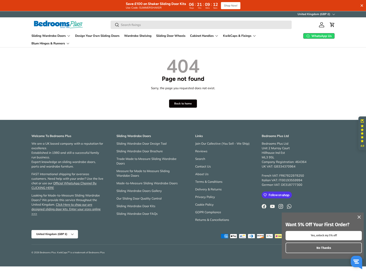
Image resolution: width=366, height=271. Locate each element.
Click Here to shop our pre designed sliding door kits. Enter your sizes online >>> (66, 209)
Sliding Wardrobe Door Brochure (139, 151)
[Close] (359, 217)
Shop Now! (230, 5)
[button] (332, 25)
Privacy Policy (205, 197)
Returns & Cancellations (212, 220)
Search (200, 159)
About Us (202, 174)
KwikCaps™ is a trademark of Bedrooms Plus (81, 252)
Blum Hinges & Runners (48, 43)
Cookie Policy (204, 204)
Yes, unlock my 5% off (324, 235)
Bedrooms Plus (48, 252)
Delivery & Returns (208, 189)
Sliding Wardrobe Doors (48, 36)
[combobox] (201, 25)
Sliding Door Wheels (170, 36)
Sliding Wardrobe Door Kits (135, 206)
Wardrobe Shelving (138, 36)
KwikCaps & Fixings (237, 36)
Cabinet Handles (202, 36)
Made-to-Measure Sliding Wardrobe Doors (147, 183)
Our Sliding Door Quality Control (139, 198)
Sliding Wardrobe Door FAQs (137, 214)
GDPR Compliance (208, 212)
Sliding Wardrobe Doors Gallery (139, 191)
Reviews (201, 151)
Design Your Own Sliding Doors (97, 36)
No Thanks (323, 248)
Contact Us (203, 166)
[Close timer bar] (362, 5)
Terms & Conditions (208, 182)
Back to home (183, 103)
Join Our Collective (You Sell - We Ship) (222, 143)
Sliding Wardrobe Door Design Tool (141, 143)
